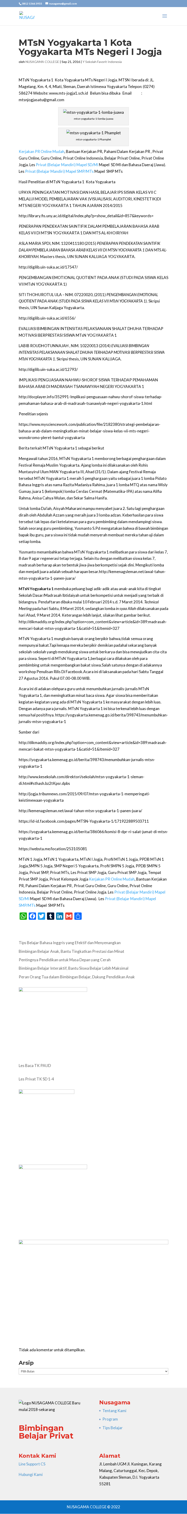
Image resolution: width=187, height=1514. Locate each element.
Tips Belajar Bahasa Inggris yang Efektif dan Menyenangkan (70, 942)
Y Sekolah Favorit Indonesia (102, 62)
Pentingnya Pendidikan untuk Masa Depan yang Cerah (65, 959)
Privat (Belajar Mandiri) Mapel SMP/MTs (59, 171)
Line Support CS (32, 1464)
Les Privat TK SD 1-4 (36, 1079)
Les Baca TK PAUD (35, 1065)
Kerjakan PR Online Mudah (41, 151)
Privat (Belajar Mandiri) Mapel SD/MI (67, 164)
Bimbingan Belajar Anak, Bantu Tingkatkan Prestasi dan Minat (71, 951)
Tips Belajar (112, 1427)
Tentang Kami (114, 1410)
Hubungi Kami (31, 1474)
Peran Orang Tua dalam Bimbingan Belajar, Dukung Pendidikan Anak (77, 976)
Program (110, 1419)
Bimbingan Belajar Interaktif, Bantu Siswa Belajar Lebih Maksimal (73, 968)
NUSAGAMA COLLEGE (42, 62)
